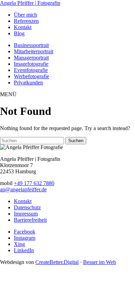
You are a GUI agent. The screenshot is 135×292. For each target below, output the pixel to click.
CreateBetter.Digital (57, 262)
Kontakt (23, 201)
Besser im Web (99, 262)
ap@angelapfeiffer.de (23, 189)
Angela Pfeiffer (30, 3)
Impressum (26, 214)
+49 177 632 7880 (34, 183)
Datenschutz (27, 207)
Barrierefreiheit (30, 220)
